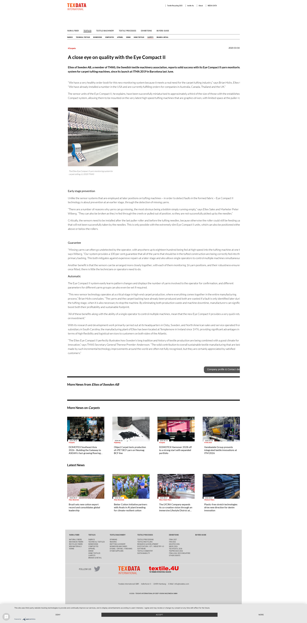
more (261, 615)
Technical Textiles (83, 37)
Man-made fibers (76, 542)
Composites (109, 37)
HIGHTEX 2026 (174, 544)
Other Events (174, 555)
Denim (128, 37)
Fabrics (70, 37)
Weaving (113, 542)
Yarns (71, 549)
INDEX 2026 (173, 546)
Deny (58, 615)
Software (141, 549)
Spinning (113, 539)
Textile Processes (127, 31)
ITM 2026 (172, 542)
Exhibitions (146, 31)
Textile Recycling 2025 (174, 6)
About (201, 6)
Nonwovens (97, 37)
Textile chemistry (145, 551)
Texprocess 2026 (176, 551)
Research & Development (147, 544)
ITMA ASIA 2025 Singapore (179, 553)
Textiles (87, 31)
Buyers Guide (163, 31)
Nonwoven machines (118, 546)
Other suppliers (117, 551)
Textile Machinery (105, 31)
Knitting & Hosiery (117, 544)
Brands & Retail (162, 37)
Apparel (120, 37)
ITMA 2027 (173, 539)
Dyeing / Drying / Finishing (121, 549)
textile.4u (190, 6)
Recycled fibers (76, 544)
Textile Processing (145, 539)
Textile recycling (145, 542)
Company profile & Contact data (224, 369)
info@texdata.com (181, 584)
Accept (159, 615)
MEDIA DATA (212, 6)
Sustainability (143, 553)
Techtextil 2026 (175, 549)
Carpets (150, 37)
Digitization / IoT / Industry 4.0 (150, 546)
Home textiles (139, 37)
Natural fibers (75, 539)
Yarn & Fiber (73, 31)
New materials (75, 546)
